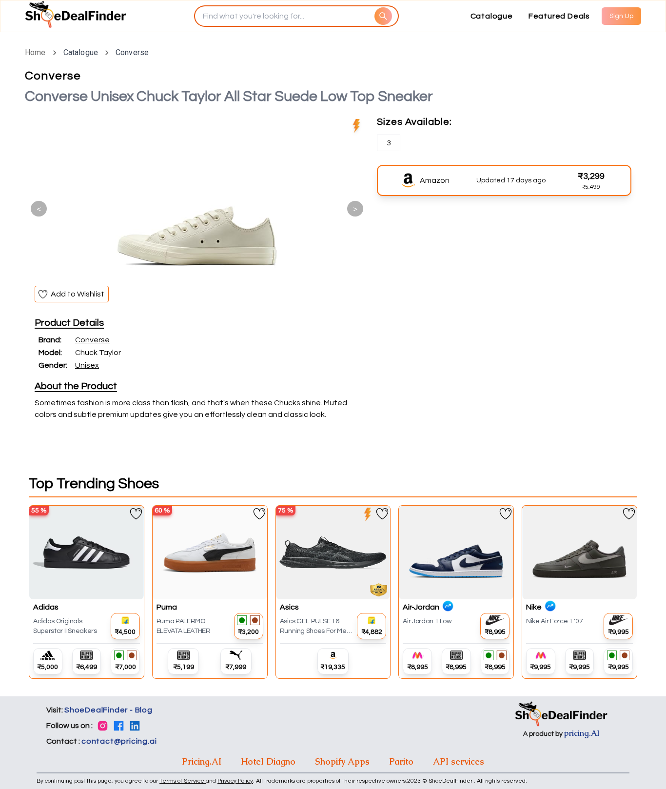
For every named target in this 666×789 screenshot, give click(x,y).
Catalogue (491, 16)
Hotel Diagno (268, 761)
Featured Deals (559, 16)
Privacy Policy (235, 781)
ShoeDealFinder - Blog (108, 710)
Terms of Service (182, 781)
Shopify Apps (342, 761)
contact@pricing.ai (119, 741)
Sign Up (621, 16)
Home (35, 52)
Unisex (87, 365)
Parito (401, 761)
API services (458, 761)
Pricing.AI (201, 761)
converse (132, 52)
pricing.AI (582, 733)
